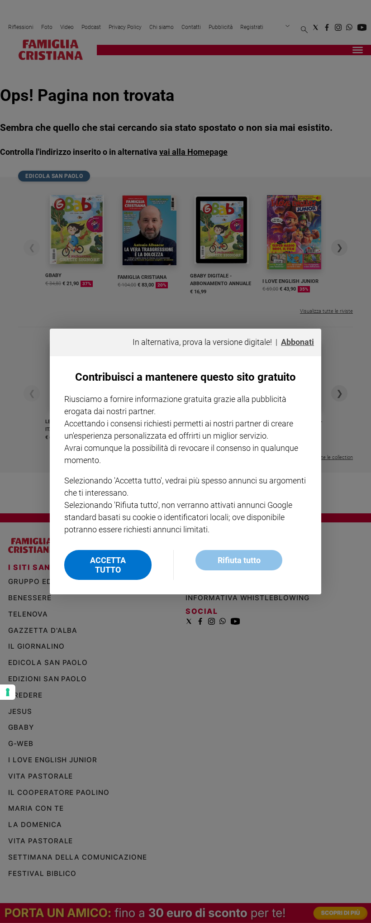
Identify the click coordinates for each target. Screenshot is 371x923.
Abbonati (297, 342)
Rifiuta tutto (239, 560)
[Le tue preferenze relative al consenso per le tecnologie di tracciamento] (7, 692)
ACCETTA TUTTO (108, 564)
